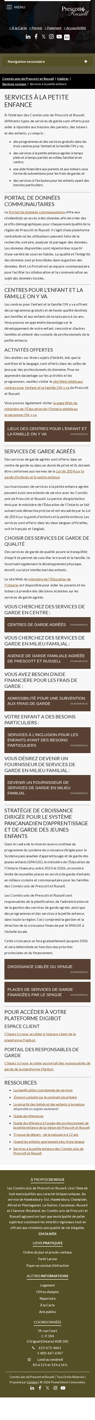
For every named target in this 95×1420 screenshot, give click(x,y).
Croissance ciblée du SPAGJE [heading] (40, 967)
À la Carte (19, 28)
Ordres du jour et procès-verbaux (47, 1252)
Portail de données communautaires (36, 212)
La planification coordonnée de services (43, 1090)
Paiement (54, 28)
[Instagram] (51, 36)
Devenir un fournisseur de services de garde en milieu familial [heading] (39, 787)
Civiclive (32, 1382)
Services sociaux (14, 84)
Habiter (63, 78)
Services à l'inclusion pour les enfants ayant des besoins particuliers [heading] (43, 740)
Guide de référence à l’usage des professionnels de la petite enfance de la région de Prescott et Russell (51, 1125)
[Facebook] (36, 36)
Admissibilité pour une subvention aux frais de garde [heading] (46, 701)
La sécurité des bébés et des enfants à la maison (49, 1104)
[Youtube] (59, 36)
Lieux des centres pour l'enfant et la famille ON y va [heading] (47, 431)
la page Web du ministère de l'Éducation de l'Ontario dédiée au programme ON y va (41, 409)
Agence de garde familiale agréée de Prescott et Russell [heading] (46, 658)
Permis (37, 28)
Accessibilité (76, 28)
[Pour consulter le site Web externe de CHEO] (13, 1097)
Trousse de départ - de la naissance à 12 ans (45, 1134)
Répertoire (48, 1298)
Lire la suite (48, 1233)
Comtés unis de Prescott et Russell (28, 78)
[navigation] (75, 11)
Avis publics (47, 1312)
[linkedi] (28, 36)
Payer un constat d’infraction (47, 1265)
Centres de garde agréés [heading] (37, 624)
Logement (47, 1285)
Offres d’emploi (47, 1292)
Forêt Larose (47, 1259)
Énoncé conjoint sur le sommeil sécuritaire (45, 1097)
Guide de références (28, 1116)
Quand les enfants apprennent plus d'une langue (48, 1141)
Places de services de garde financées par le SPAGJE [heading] (40, 992)
